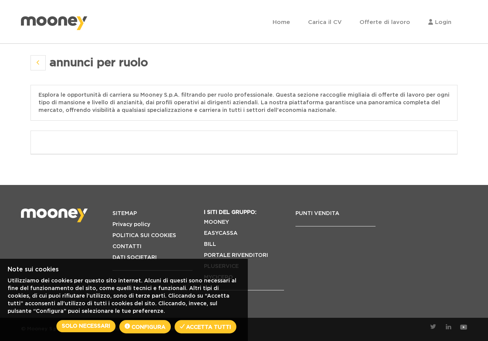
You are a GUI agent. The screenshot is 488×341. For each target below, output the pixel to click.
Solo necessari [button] (86, 326)
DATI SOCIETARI (134, 257)
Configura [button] (147, 327)
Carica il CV (325, 22)
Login (442, 22)
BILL (210, 244)
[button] (38, 62)
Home (281, 22)
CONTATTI (126, 246)
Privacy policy (131, 224)
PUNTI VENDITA (317, 213)
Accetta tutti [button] (208, 327)
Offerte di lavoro (385, 22)
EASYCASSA (221, 233)
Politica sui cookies (144, 235)
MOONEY (216, 222)
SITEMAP (124, 213)
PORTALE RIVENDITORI (236, 255)
